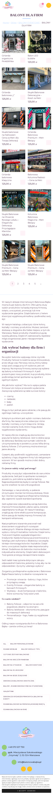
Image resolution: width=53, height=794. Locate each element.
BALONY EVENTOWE (29, 23)
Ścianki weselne (10, 649)
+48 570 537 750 (16, 747)
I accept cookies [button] (27, 791)
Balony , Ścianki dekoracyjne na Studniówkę (23, 686)
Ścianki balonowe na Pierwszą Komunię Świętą (24, 704)
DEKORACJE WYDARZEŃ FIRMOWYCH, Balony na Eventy (23, 698)
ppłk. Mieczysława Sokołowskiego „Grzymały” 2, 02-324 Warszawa (25, 753)
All (4, 644)
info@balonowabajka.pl (29, 762)
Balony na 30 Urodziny (13, 670)
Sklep (14, 23)
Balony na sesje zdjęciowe (15, 675)
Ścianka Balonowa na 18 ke (15, 709)
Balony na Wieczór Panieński (16, 660)
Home (6, 23)
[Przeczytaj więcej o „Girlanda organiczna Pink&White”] (22, 60)
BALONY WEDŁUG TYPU (30, 649)
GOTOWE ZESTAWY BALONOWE (16, 654)
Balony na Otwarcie (12, 665)
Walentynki (8, 691)
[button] (48, 60)
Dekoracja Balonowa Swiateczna (18, 681)
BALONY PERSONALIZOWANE (21, 644)
